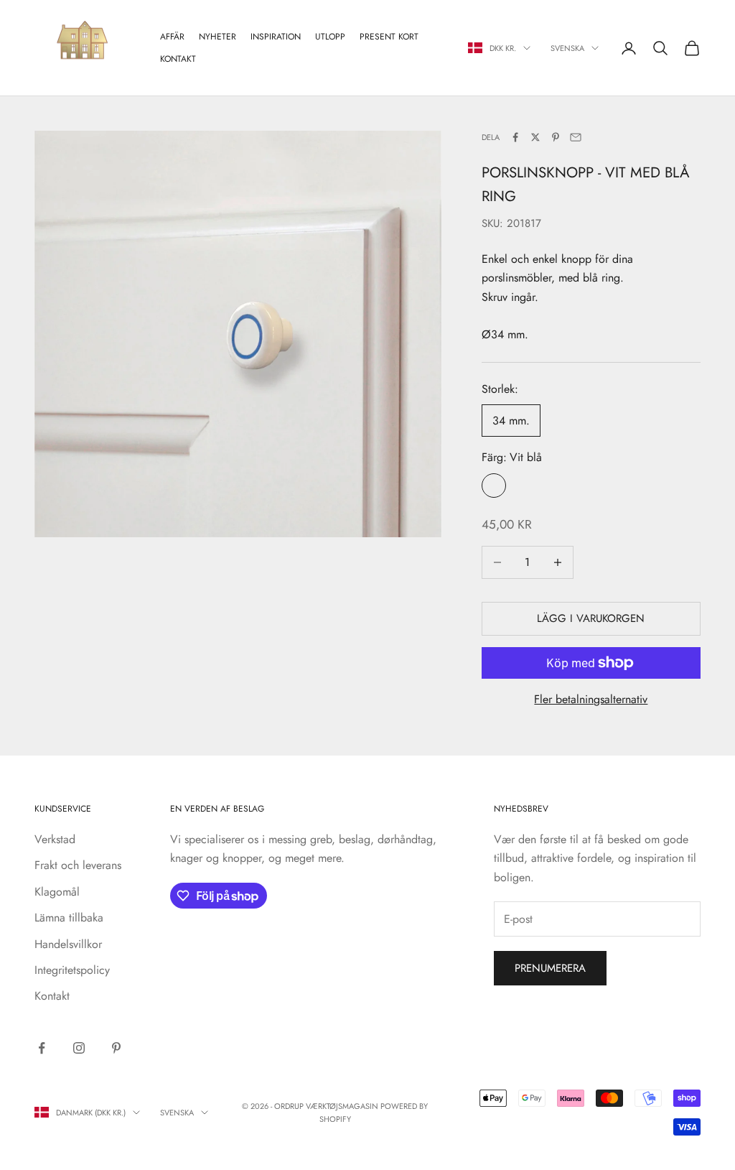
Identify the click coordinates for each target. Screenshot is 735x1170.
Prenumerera (550, 968)
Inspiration (276, 36)
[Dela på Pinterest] (555, 137)
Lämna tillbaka (68, 917)
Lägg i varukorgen (591, 618)
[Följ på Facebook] (41, 1048)
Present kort (389, 36)
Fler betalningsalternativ (590, 699)
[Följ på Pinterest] (116, 1048)
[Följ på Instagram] (79, 1048)
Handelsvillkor (68, 944)
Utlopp (330, 36)
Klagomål (57, 891)
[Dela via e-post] (575, 137)
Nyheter (217, 36)
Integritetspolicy (72, 970)
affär (172, 36)
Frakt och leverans (77, 865)
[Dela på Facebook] (515, 137)
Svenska (567, 48)
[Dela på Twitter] (535, 137)
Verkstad (54, 839)
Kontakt (178, 58)
